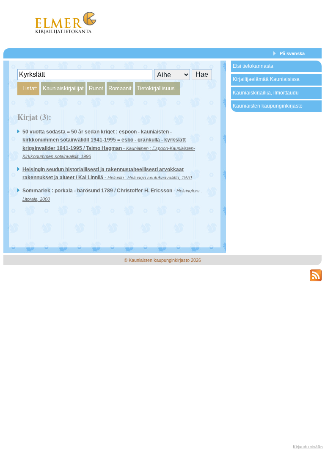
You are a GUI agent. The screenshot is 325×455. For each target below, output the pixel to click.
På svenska (292, 53)
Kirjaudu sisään (308, 446)
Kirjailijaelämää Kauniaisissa (266, 79)
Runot (96, 88)
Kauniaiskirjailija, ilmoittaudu (266, 93)
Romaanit (120, 88)
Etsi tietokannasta (253, 66)
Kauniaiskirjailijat (63, 88)
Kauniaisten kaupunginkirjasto (268, 106)
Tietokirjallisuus (156, 88)
